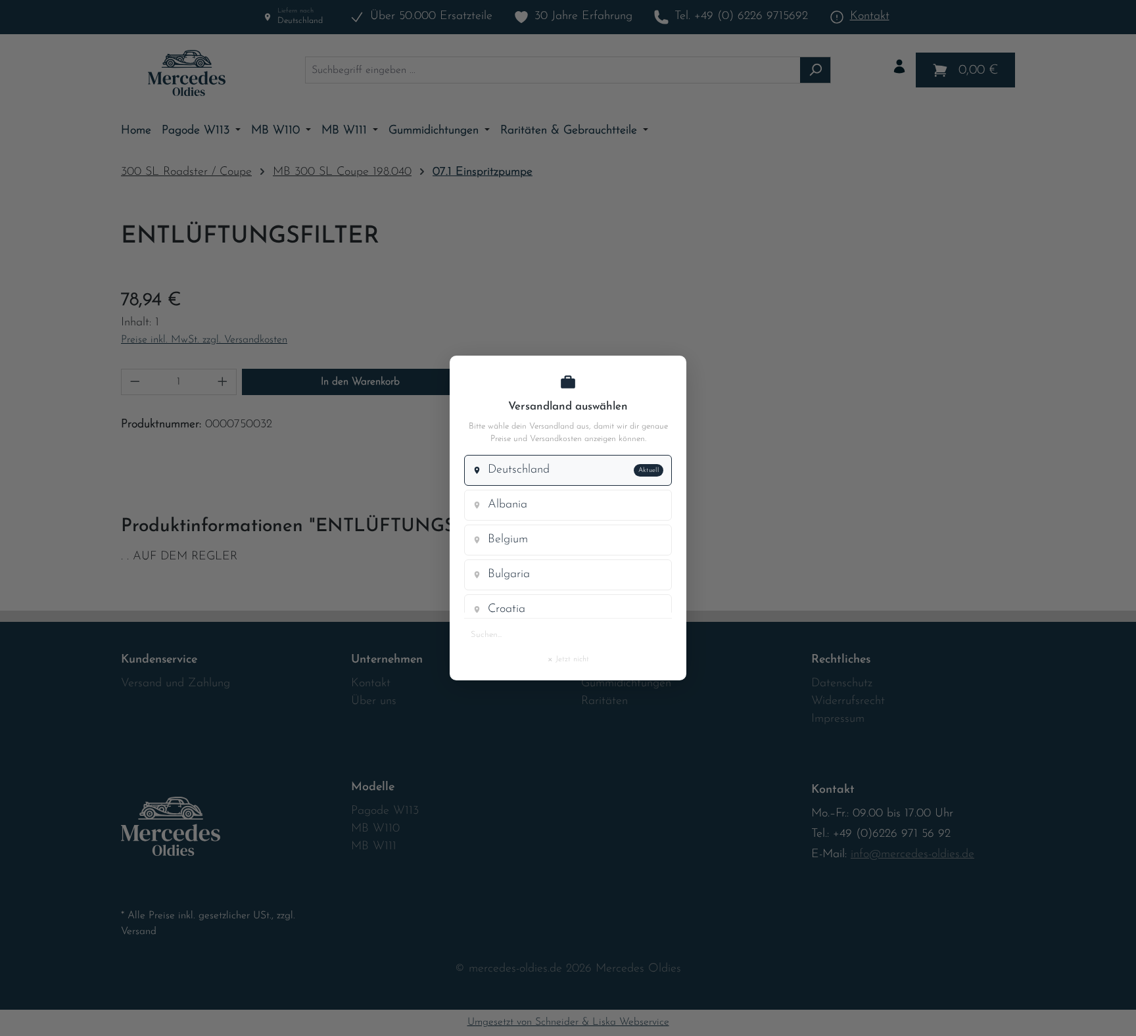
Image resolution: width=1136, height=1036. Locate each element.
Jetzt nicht (568, 659)
